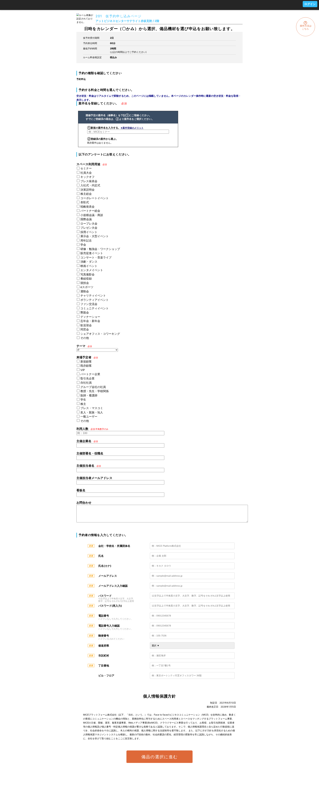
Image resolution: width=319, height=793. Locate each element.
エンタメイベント (91, 270)
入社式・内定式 (90, 185)
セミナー (86, 168)
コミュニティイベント (94, 308)
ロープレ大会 (88, 223)
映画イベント (88, 266)
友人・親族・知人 (91, 412)
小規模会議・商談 (91, 215)
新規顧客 (86, 361)
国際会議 (86, 219)
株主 (83, 404)
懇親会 (84, 312)
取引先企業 (87, 378)
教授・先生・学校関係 (94, 391)
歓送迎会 (86, 325)
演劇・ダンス (88, 261)
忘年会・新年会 (90, 321)
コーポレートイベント (94, 198)
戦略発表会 (87, 206)
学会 (83, 244)
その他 (84, 338)
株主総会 (86, 193)
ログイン (310, 4)
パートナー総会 (90, 210)
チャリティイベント (93, 295)
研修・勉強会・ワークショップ (100, 249)
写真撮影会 (87, 274)
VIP (82, 370)
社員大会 (86, 172)
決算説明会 (87, 189)
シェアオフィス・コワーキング (100, 333)
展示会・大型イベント (94, 236)
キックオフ (87, 177)
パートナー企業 (90, 374)
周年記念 (86, 240)
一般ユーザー (88, 416)
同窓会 (84, 329)
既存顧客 (86, 365)
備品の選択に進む (159, 756)
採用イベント (88, 232)
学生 (83, 399)
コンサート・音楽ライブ (95, 257)
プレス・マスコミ (91, 408)
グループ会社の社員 (93, 387)
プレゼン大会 (88, 227)
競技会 (84, 283)
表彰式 (84, 202)
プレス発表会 (88, 181)
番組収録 (86, 278)
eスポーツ (86, 287)
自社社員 (86, 382)
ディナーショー (90, 316)
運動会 (84, 291)
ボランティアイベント (94, 300)
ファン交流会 (88, 304)
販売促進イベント (91, 253)
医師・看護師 (88, 395)
